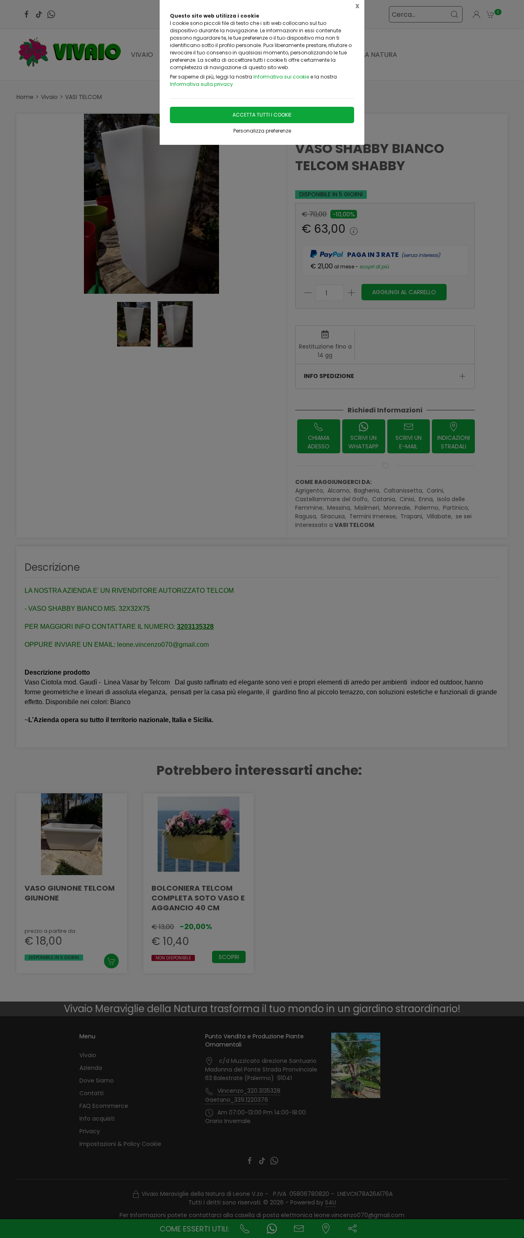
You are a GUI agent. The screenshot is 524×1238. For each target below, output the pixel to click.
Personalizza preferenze (262, 130)
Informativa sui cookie (281, 76)
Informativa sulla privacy (201, 84)
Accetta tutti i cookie (262, 114)
